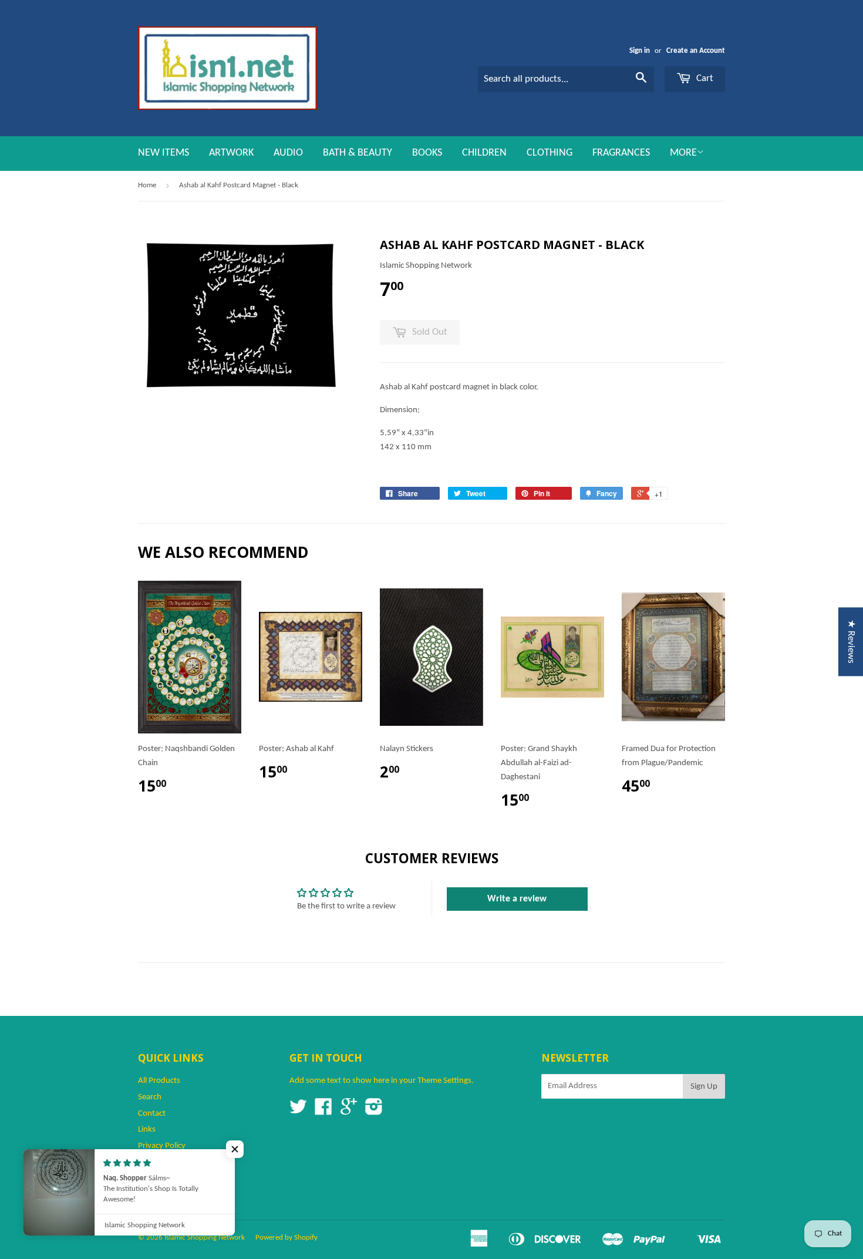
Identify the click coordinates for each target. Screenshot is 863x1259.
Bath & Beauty (357, 153)
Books (427, 153)
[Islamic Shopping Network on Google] (349, 1111)
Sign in (639, 51)
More (683, 153)
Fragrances (621, 153)
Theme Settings (444, 1080)
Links (147, 1129)
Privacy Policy (162, 1146)
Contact (152, 1113)
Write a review (517, 899)
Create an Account (695, 51)
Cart (703, 78)
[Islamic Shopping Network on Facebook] (323, 1111)
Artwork (231, 153)
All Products (159, 1080)
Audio (288, 153)
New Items (163, 153)
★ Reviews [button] (851, 642)
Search (149, 1097)
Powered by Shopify (286, 1237)
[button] (235, 1149)
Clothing (549, 153)
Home (147, 185)
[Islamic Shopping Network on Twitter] (298, 1111)
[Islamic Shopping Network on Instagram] (374, 1111)
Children (484, 153)
